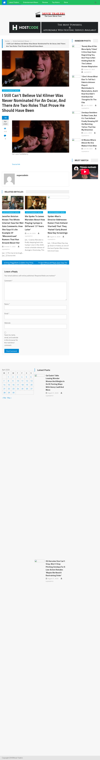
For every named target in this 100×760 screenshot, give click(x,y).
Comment (8, 280)
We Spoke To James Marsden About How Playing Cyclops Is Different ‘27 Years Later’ (35, 223)
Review (45, 2)
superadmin (22, 175)
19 (27, 384)
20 (31, 384)
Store (66, 2)
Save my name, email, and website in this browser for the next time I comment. (11, 340)
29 (9, 392)
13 (31, 381)
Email (6, 313)
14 (4, 384)
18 (22, 384)
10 (18, 381)
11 (22, 381)
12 (27, 381)
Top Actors (56, 2)
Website (7, 323)
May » (9, 397)
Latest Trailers (14, 2)
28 (4, 392)
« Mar (4, 397)
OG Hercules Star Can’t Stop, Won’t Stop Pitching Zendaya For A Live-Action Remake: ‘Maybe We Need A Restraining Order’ (55, 568)
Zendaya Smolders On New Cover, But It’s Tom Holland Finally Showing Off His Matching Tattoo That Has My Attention (89, 121)
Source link (16, 164)
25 (22, 388)
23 (13, 388)
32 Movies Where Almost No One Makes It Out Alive (89, 143)
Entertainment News (30, 2)
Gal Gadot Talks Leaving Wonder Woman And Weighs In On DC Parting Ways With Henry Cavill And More (55, 382)
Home (7, 41)
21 (4, 388)
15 (9, 384)
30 (13, 392)
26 (27, 388)
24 (18, 388)
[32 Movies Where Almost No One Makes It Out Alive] (76, 142)
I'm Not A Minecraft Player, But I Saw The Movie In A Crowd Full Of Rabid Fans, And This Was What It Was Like (52, 262)
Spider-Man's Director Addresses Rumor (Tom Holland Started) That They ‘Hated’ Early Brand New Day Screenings (58, 224)
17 (18, 384)
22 (9, 388)
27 (31, 388)
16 (13, 384)
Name (7, 304)
